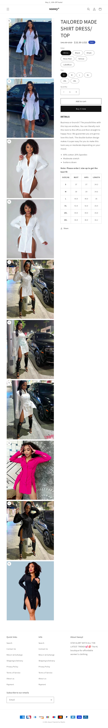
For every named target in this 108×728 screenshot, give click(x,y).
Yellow (81, 59)
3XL (74, 81)
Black (77, 53)
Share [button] (66, 228)
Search (9, 643)
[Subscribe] (51, 700)
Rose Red (67, 59)
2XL (65, 81)
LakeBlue (67, 64)
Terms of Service (13, 672)
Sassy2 (50, 722)
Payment (10, 684)
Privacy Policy (12, 666)
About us (10, 678)
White (65, 53)
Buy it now (81, 109)
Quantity (64, 87)
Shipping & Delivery (15, 661)
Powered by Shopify (59, 722)
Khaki (89, 53)
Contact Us (11, 649)
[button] (8, 9)
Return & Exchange (15, 655)
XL (88, 75)
